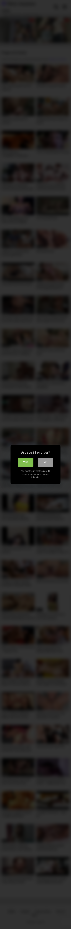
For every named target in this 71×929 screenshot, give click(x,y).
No (45, 462)
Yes (25, 462)
